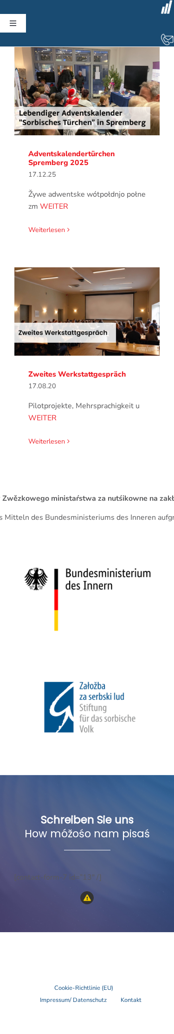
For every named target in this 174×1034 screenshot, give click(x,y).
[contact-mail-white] (167, 36)
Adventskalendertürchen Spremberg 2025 (87, 91)
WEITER (54, 206)
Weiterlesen (46, 229)
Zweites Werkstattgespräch (87, 311)
